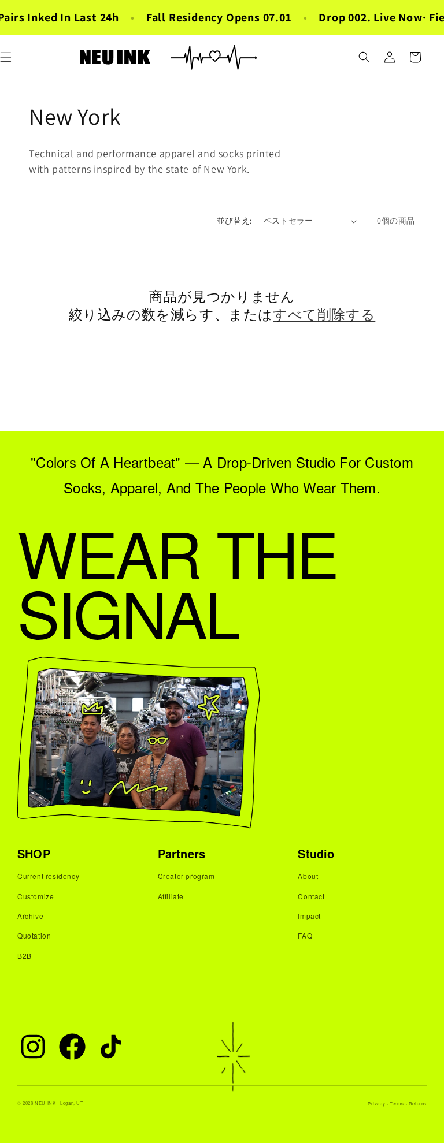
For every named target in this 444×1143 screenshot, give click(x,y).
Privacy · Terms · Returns (397, 1103)
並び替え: (234, 220)
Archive (30, 916)
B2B (24, 955)
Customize (35, 896)
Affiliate (171, 896)
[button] (364, 57)
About (308, 876)
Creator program (186, 876)
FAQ (305, 935)
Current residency (48, 876)
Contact (311, 896)
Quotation (34, 935)
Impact (309, 916)
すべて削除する (324, 314)
